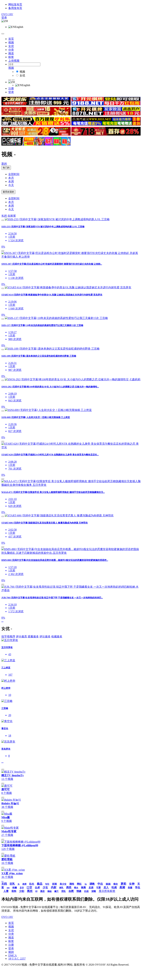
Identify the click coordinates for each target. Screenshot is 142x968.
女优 (11, 46)
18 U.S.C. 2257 (17, 958)
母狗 (13, 891)
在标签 (12, 215)
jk (19, 884)
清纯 (71, 884)
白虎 (37, 887)
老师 (24, 884)
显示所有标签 (107, 891)
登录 (4, 17)
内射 (53, 887)
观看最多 (33, 636)
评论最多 (45, 636)
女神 (132, 883)
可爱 (98, 887)
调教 (92, 883)
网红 (79, 884)
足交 (22, 887)
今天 (11, 185)
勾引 (47, 884)
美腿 (130, 887)
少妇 (21, 891)
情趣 (79, 891)
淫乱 (63, 891)
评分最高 (21, 636)
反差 (91, 887)
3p (86, 884)
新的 (4, 163)
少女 (45, 887)
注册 (11, 88)
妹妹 (108, 884)
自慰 (71, 891)
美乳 (61, 887)
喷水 (76, 887)
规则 (11, 952)
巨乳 (12, 883)
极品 (39, 883)
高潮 (122, 887)
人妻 (6, 891)
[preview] (2, 220)
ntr (8, 887)
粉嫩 (14, 887)
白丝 (86, 891)
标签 (11, 56)
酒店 (42, 891)
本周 (11, 181)
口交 (29, 887)
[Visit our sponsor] (36, 104)
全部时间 (13, 174)
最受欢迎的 (8, 192)
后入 (106, 887)
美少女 (63, 884)
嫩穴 (56, 891)
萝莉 (123, 883)
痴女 (115, 884)
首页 (11, 38)
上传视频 (13, 60)
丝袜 (54, 884)
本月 (11, 177)
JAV (7, 14)
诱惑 (68, 887)
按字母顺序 (8, 636)
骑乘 (83, 887)
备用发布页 (15, 8)
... (2, 620)
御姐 (49, 891)
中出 (100, 883)
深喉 (93, 891)
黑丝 (30, 891)
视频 (11, 42)
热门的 (6, 167)
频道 (11, 53)
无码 (4, 883)
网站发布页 (15, 4)
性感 (114, 887)
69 (36, 891)
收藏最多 (56, 636)
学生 (137, 887)
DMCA (12, 955)
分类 (11, 49)
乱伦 (31, 884)
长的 (4, 215)
